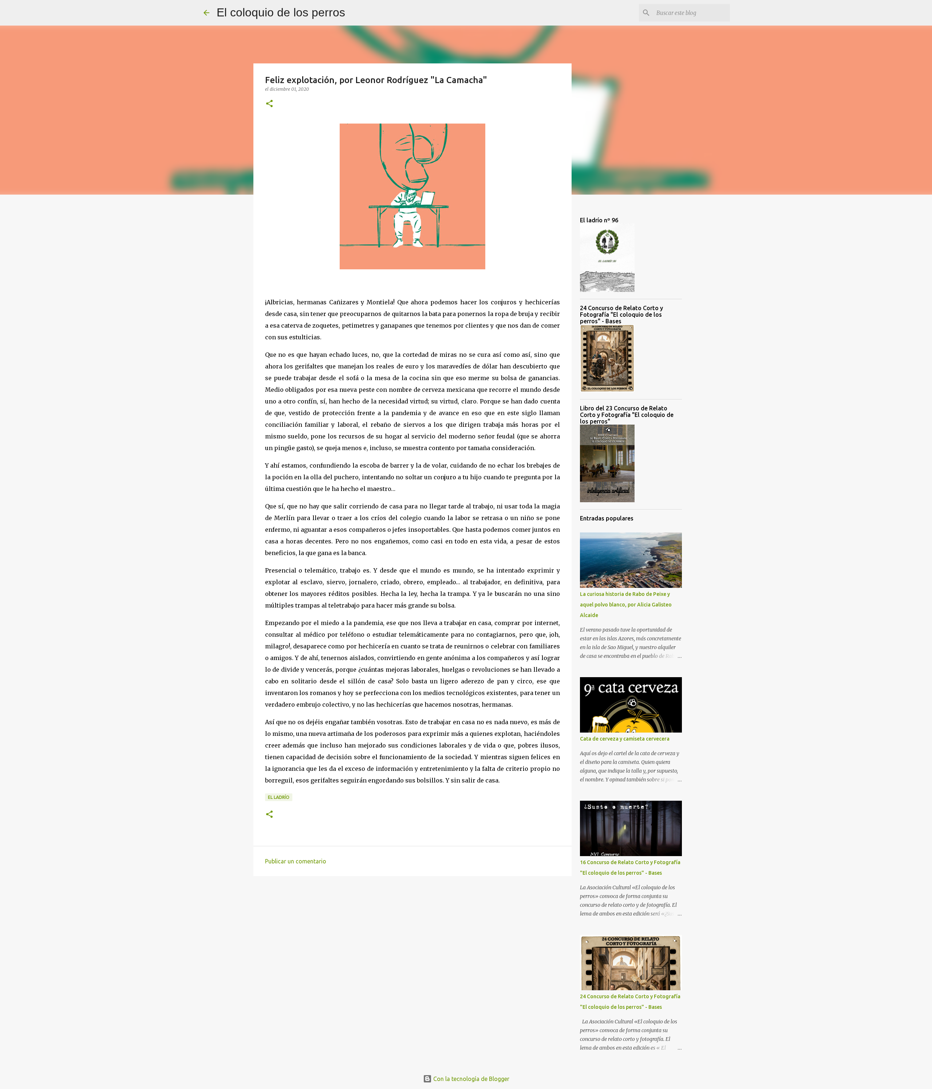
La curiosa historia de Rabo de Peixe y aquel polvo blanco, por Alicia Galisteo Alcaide (626, 604)
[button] (269, 104)
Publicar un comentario (295, 861)
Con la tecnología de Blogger (470, 1079)
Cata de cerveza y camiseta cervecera (625, 739)
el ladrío (278, 797)
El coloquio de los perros (281, 12)
